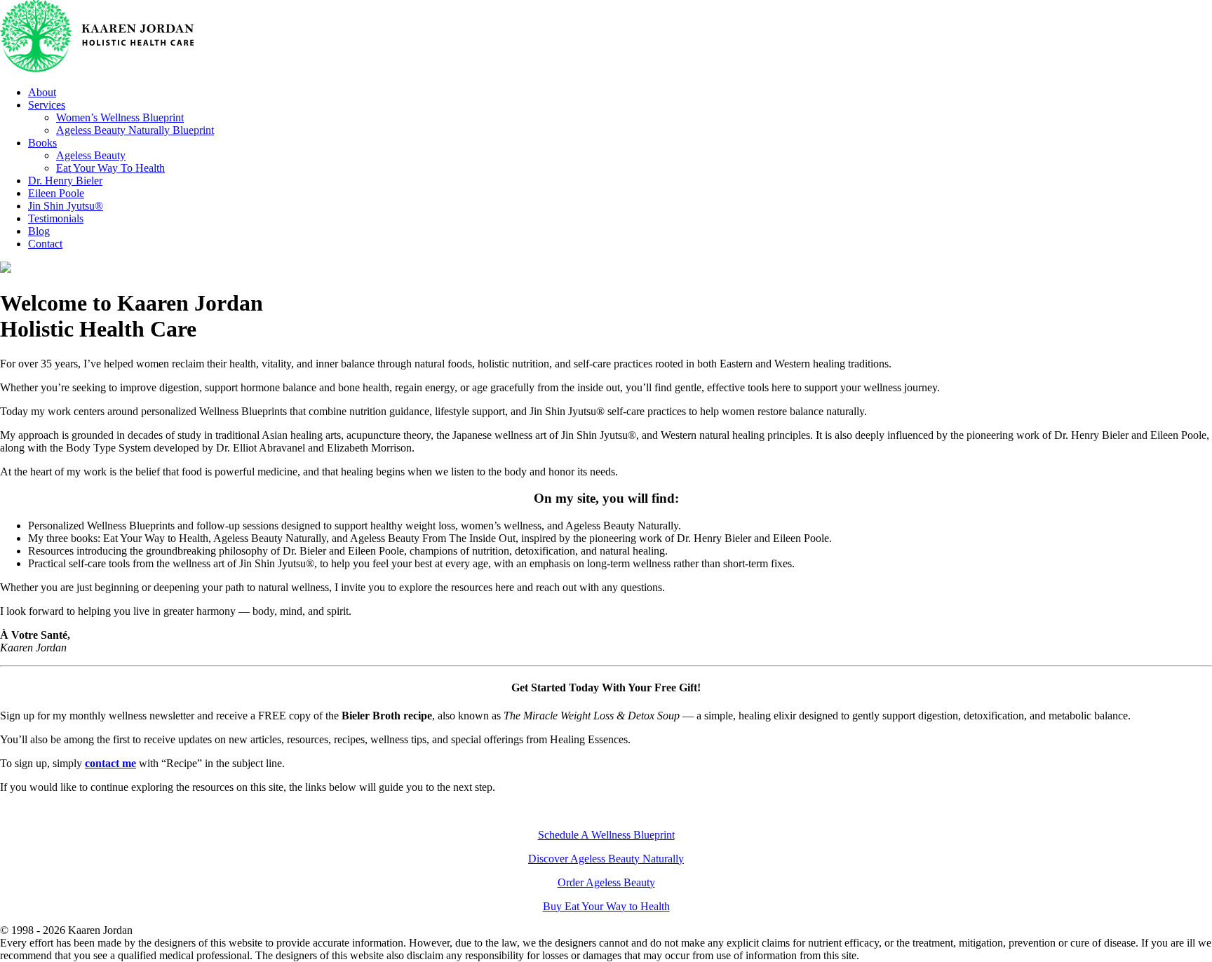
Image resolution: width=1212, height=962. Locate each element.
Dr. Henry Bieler (65, 181)
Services (46, 105)
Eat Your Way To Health (110, 168)
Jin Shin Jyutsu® (65, 206)
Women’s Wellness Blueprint (120, 117)
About (42, 92)
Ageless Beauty (91, 155)
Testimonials (55, 218)
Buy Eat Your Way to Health (606, 906)
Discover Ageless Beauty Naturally (606, 859)
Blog (39, 231)
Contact (45, 244)
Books (42, 143)
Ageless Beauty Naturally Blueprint (135, 130)
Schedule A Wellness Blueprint (606, 835)
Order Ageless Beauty (606, 882)
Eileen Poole (56, 193)
